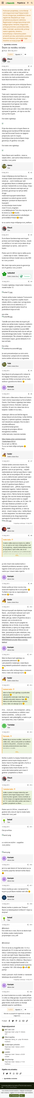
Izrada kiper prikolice (12, 1045)
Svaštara (7, 1041)
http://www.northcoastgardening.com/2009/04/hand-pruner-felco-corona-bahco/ (16, 639)
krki (8, 528)
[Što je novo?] (28, 3)
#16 (31, 865)
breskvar (10, 896)
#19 (31, 925)
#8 (31, 535)
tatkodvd (11, 273)
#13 (31, 732)
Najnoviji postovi (8, 1026)
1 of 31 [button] (10, 54)
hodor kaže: (7, 539)
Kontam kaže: (7, 689)
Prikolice (7, 1049)
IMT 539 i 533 (9, 1030)
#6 (31, 394)
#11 (31, 654)
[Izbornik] (2, 3)
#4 (31, 281)
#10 (31, 607)
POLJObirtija (9, 1059)
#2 (31, 172)
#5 (31, 370)
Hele (9, 363)
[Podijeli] (28, 66)
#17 (31, 885)
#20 (31, 992)
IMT (6, 1034)
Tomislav (11, 725)
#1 (31, 66)
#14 (31, 785)
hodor (9, 454)
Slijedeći (18, 54)
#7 (31, 461)
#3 (31, 235)
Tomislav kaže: (8, 789)
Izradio (11, 1087)
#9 (31, 583)
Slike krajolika (10, 1037)
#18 (31, 904)
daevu (9, 165)
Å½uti (5, 51)
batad (9, 819)
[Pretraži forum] (32, 3)
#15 (31, 827)
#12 (31, 685)
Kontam (10, 386)
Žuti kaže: (6, 736)
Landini (7, 1052)
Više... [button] (17, 555)
